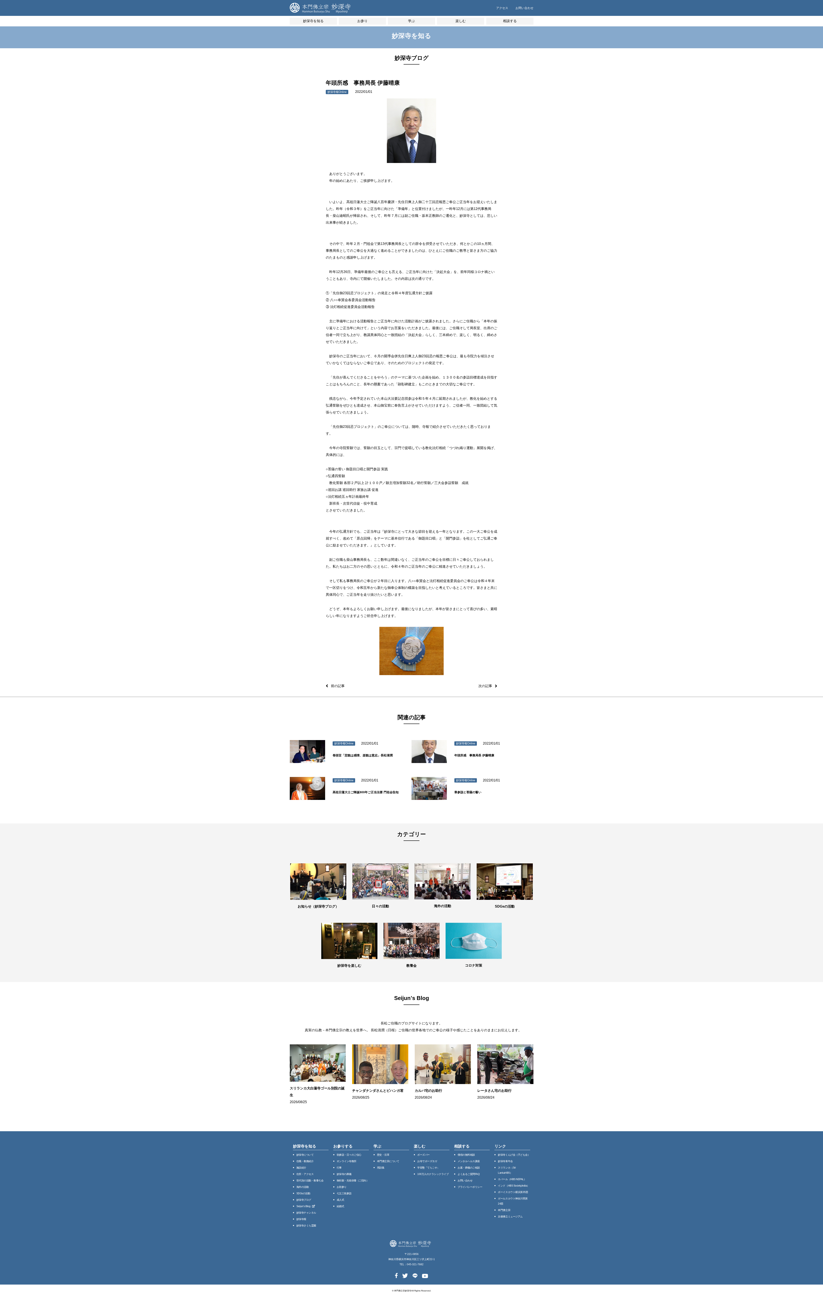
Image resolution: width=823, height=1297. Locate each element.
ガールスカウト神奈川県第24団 (512, 1201)
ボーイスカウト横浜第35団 (513, 1192)
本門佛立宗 (504, 1210)
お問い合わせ (524, 8)
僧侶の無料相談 (466, 1154)
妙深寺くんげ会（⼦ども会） (514, 1154)
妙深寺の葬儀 (344, 1174)
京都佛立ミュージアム (510, 1216)
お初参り (342, 1186)
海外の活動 (302, 1186)
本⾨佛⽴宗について (388, 1161)
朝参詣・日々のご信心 (349, 1154)
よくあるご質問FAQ (468, 1174)
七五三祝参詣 (344, 1193)
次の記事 (485, 686)
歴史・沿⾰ (383, 1154)
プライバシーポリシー (470, 1186)
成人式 (340, 1199)
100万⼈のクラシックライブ (433, 1174)
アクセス (502, 8)
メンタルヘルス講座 (469, 1161)
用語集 (380, 1167)
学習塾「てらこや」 (428, 1167)
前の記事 (338, 686)
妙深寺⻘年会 (505, 1161)
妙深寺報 (301, 1219)
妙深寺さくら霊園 (306, 1225)
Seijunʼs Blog (303, 1206)
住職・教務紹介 (305, 1161)
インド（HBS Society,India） (513, 1185)
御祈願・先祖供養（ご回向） (353, 1180)
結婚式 (340, 1206)
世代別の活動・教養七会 (310, 1180)
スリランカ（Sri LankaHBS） (507, 1170)
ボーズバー (423, 1154)
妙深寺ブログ (303, 1199)
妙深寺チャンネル (306, 1212)
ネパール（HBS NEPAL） (512, 1179)
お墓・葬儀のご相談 (469, 1167)
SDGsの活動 (303, 1193)
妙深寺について (305, 1154)
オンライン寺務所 (346, 1161)
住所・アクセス (305, 1174)
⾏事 (339, 1167)
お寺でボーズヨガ (427, 1161)
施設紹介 (301, 1167)
